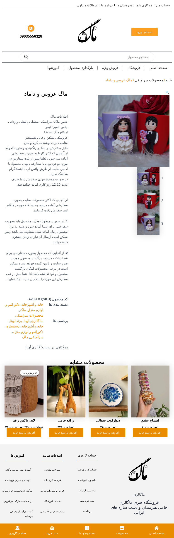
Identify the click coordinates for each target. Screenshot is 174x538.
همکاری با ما (144, 5)
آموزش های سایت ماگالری (17, 469)
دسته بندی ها (87, 533)
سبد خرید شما (87, 500)
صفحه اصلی (158, 68)
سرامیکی (36, 337)
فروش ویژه (110, 68)
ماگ (23, 310)
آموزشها (53, 68)
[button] (167, 92)
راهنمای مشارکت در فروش (17, 501)
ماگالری (37, 321)
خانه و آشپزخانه (32, 304)
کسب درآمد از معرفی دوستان (21, 513)
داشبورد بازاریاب (87, 490)
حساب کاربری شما (87, 469)
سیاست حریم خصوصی (52, 511)
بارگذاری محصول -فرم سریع (17, 490)
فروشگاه (134, 68)
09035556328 (31, 36)
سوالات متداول (87, 5)
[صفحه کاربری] (17, 528)
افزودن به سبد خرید (150, 432)
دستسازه (12, 326)
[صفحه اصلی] (156, 528)
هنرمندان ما (124, 5)
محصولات (122, 533)
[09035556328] (31, 28)
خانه (169, 80)
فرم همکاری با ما (52, 480)
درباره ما (107, 5)
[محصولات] (122, 528)
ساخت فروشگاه (52, 501)
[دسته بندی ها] (87, 528)
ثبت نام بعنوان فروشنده (17, 480)
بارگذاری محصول (80, 68)
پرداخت (87, 511)
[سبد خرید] (52, 528)
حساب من (163, 5)
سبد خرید (52, 533)
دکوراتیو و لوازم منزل (28, 332)
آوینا (26, 321)
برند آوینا (16, 321)
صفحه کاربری (17, 533)
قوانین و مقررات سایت (52, 490)
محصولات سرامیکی (149, 80)
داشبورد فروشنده (87, 480)
